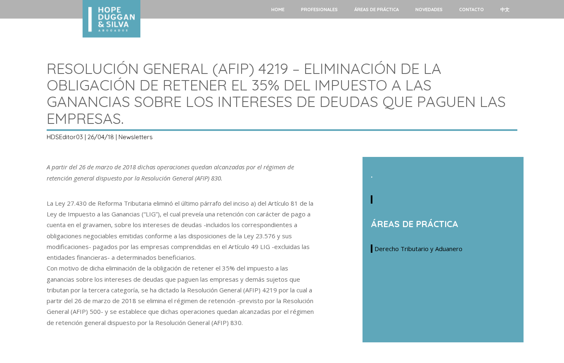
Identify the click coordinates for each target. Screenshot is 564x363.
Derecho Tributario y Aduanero (418, 248)
